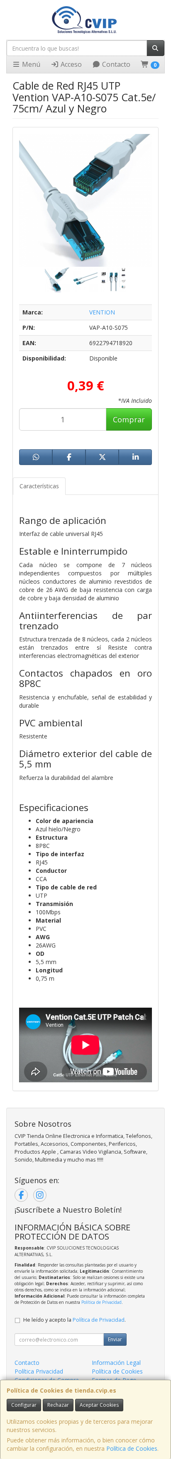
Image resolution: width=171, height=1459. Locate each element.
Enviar (115, 1339)
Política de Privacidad (101, 1302)
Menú (30, 64)
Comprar (129, 419)
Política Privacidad (39, 1371)
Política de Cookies (131, 1448)
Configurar (24, 1404)
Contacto (115, 64)
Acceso (70, 64)
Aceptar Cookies (99, 1404)
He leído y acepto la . (74, 1319)
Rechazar (58, 1404)
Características (39, 486)
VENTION (102, 312)
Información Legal (116, 1362)
